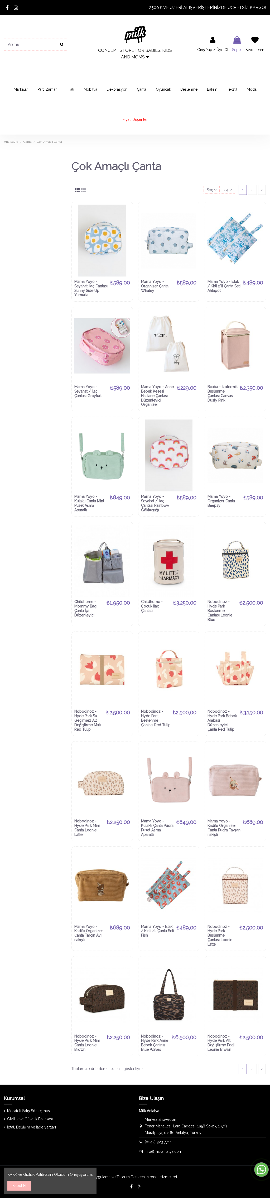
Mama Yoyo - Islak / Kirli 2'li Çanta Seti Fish (157, 931)
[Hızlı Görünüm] (126, 231)
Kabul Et (19, 1185)
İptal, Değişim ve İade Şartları (31, 1127)
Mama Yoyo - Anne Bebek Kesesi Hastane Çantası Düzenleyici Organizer (157, 396)
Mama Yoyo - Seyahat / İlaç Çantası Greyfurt (88, 391)
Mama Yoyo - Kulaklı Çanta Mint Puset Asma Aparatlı (89, 503)
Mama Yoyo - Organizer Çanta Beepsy (221, 501)
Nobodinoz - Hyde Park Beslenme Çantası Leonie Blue (220, 610)
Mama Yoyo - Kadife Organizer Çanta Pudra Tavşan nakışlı (224, 827)
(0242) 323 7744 (158, 1142)
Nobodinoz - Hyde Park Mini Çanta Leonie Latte (87, 827)
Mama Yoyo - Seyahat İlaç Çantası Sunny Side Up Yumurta (91, 288)
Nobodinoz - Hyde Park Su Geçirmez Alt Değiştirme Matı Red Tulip (87, 720)
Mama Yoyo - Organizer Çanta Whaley (154, 286)
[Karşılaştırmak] (126, 221)
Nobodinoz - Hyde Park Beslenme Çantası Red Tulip (156, 718)
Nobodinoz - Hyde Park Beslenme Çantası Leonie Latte (220, 935)
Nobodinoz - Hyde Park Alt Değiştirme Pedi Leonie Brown (221, 1043)
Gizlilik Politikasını (38, 1174)
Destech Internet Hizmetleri (154, 1177)
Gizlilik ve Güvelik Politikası (30, 1119)
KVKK (12, 1174)
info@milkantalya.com (163, 1151)
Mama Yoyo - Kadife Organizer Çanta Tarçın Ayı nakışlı (88, 933)
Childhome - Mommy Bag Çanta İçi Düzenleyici (85, 608)
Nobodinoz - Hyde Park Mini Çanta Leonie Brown (87, 1043)
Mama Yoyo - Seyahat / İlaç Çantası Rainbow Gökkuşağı (155, 503)
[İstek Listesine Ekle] (126, 212)
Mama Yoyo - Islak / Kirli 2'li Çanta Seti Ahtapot (224, 286)
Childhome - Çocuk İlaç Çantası (152, 606)
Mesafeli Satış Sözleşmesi (29, 1111)
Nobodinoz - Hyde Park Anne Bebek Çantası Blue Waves (154, 1043)
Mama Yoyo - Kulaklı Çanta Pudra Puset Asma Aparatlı (157, 827)
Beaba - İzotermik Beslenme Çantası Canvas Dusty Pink (223, 393)
